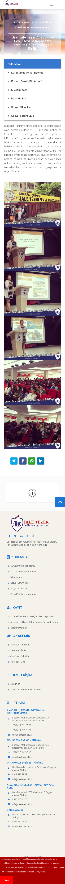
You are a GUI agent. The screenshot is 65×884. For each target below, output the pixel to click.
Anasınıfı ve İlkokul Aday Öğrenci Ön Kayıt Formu (34, 622)
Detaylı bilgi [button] (40, 872)
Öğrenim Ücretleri (18, 627)
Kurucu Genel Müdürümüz (27, 81)
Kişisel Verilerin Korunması (23, 594)
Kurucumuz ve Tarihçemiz (27, 72)
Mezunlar (15, 684)
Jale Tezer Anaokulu (20, 644)
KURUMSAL (25, 22)
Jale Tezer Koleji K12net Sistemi (25, 689)
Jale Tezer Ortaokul (19, 656)
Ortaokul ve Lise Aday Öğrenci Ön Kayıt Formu (32, 616)
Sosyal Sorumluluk (22, 115)
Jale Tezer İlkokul (18, 650)
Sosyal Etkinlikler (43, 22)
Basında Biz (18, 98)
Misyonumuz (19, 89)
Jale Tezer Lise (17, 661)
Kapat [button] (6, 880)
